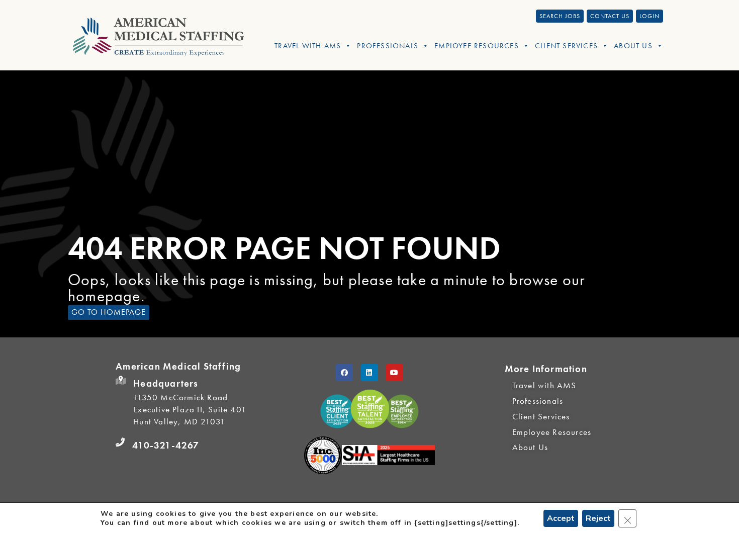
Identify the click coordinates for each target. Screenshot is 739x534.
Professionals (387, 46)
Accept (561, 518)
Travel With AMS (307, 46)
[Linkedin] (369, 372)
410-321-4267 (165, 445)
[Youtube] (394, 372)
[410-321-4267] (120, 442)
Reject (598, 518)
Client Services (566, 46)
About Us (633, 46)
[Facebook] (344, 372)
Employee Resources (476, 46)
